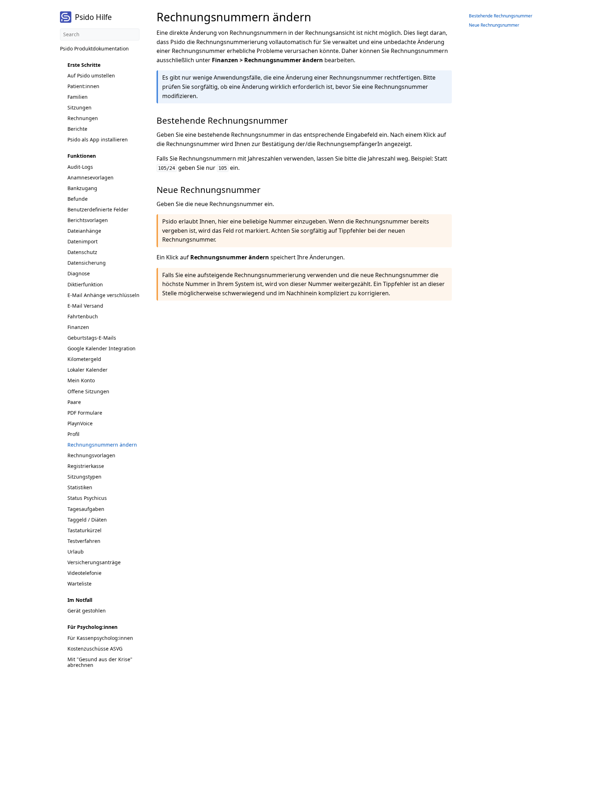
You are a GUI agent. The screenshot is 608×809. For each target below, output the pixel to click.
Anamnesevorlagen (90, 177)
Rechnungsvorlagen (91, 455)
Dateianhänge (84, 230)
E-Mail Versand (85, 305)
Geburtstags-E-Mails (91, 337)
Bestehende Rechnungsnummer (500, 16)
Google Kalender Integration (101, 348)
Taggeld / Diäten (87, 519)
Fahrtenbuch (82, 316)
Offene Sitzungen (88, 391)
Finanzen (78, 327)
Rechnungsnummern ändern (102, 444)
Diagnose (78, 273)
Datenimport (82, 241)
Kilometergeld (84, 359)
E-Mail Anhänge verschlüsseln (103, 295)
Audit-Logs (80, 166)
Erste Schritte (83, 64)
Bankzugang (82, 188)
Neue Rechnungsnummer (494, 25)
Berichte (77, 128)
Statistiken (79, 487)
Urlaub (75, 551)
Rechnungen (82, 118)
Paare (74, 402)
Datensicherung (86, 262)
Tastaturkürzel (84, 530)
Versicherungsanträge (94, 562)
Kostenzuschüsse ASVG (94, 648)
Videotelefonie (84, 573)
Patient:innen (83, 86)
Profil (73, 434)
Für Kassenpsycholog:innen (100, 638)
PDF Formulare (84, 412)
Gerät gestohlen (86, 610)
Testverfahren (83, 541)
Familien (77, 96)
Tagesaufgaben (85, 509)
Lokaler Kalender (87, 369)
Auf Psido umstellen (91, 75)
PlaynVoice (80, 423)
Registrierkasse (85, 466)
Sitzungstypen (84, 476)
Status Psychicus (87, 498)
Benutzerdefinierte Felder (97, 209)
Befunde (77, 198)
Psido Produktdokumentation (94, 48)
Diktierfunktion (85, 284)
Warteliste (79, 583)
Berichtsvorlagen (87, 220)
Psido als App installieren (97, 139)
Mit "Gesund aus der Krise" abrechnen (99, 662)
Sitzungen (79, 107)
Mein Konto (81, 380)
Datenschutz (82, 252)
